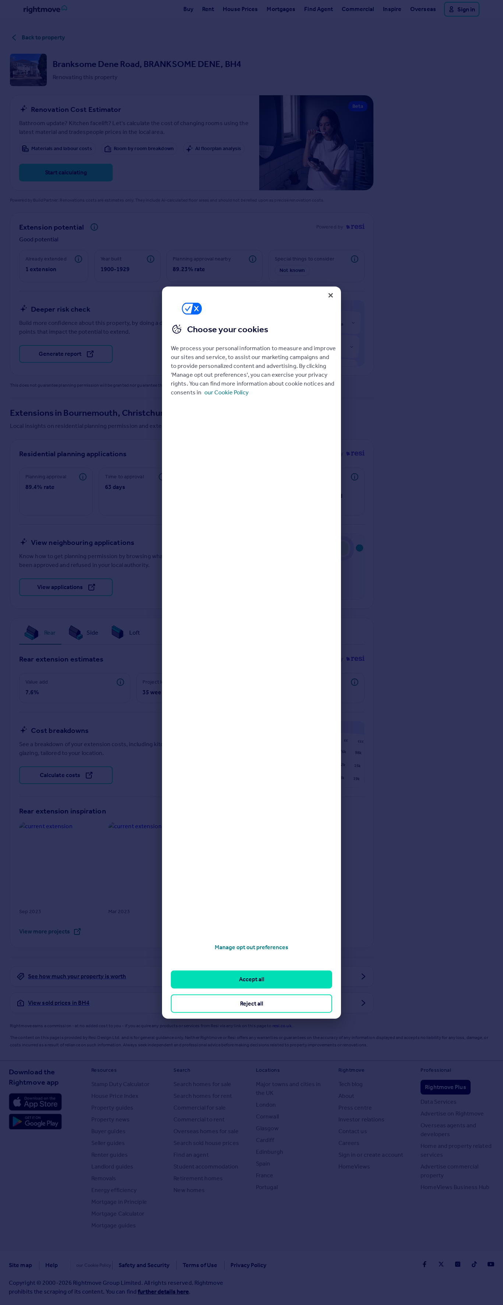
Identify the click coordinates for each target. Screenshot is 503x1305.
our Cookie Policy (226, 392)
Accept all (251, 979)
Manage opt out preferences (251, 947)
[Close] (331, 295)
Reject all (251, 1003)
